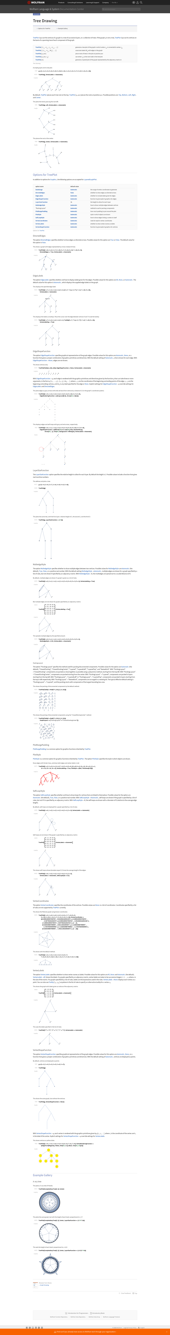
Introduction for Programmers (78, 1313)
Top (120, 95)
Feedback (126, 1293)
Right (134, 95)
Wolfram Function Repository (59, 1317)
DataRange (39, 190)
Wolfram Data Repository (78, 1317)
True (112, 240)
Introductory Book (98, 1313)
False (72, 193)
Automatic (73, 190)
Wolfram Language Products (111, 1317)
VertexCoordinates (41, 221)
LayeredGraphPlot (90, 179)
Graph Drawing (44, 1285)
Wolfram (119, 1328)
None (120, 280)
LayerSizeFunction (41, 202)
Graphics (53, 179)
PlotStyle (38, 214)
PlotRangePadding (41, 211)
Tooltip (51, 982)
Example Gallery (63, 28)
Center (38, 97)
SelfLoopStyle (40, 218)
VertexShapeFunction (42, 227)
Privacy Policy (132, 1328)
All (117, 280)
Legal (125, 1328)
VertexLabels (40, 224)
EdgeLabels (39, 196)
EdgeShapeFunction (42, 199)
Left (129, 95)
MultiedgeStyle (40, 205)
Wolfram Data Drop (94, 1317)
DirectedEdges (40, 193)
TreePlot (36, 38)
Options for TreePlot (44, 28)
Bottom (124, 95)
